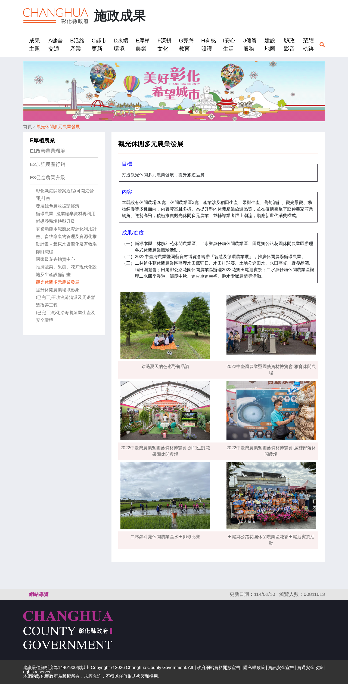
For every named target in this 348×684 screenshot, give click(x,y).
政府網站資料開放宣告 (218, 667)
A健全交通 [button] (55, 45)
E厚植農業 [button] (143, 45)
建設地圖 (270, 45)
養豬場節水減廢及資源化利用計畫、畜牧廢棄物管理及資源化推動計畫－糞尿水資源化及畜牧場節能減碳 (66, 240)
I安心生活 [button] (229, 45)
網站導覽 (39, 594)
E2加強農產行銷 (47, 164)
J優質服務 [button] (250, 45)
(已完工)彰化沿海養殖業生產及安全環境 (65, 316)
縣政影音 (289, 45)
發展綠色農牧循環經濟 (57, 206)
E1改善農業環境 (47, 151)
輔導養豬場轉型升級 (55, 221)
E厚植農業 (42, 140)
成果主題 (34, 45)
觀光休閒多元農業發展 (58, 126)
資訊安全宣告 (281, 667)
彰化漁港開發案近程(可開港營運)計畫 (65, 194)
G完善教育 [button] (186, 45)
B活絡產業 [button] (77, 45)
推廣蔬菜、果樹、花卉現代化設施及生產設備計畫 (66, 271)
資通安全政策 (310, 667)
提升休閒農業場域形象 (57, 289)
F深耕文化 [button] (164, 45)
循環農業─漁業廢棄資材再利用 (65, 213)
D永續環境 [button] (121, 45)
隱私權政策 (254, 667)
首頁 (27, 126)
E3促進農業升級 (47, 177)
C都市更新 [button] (99, 45)
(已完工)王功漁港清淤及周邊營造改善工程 (65, 301)
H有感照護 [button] (208, 45)
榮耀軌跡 (308, 45)
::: (24, 44)
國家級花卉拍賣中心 (55, 259)
